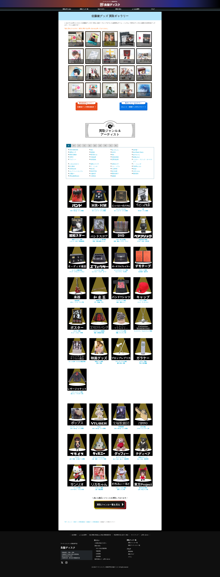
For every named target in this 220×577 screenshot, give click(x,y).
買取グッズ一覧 (84, 9)
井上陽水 (72, 166)
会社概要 (74, 535)
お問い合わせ (144, 535)
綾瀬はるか (136, 157)
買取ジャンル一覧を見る (108, 504)
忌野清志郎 (115, 159)
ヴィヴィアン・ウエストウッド (143, 331)
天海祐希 (93, 157)
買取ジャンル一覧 (133, 542)
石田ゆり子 (115, 164)
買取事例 (130, 551)
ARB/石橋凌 (73, 154)
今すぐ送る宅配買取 (101, 548)
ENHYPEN (93, 171)
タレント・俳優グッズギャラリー (132, 105)
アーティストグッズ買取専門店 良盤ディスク (107, 567)
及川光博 (114, 171)
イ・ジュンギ (137, 164)
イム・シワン (116, 166)
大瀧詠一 (72, 173)
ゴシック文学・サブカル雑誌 (77, 361)
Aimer (134, 169)
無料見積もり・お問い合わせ (102, 559)
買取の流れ (118, 9)
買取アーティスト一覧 (134, 545)
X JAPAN (114, 169)
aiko (91, 150)
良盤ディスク (68, 547)
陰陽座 (114, 176)
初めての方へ (101, 9)
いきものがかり (74, 164)
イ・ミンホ (93, 166)
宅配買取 (98, 551)
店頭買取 (98, 556)
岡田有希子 (115, 173)
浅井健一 (135, 150)
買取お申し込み (67, 9)
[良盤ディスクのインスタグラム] (66, 563)
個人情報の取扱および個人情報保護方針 (100, 535)
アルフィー (72, 159)
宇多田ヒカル (137, 166)
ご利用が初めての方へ (101, 543)
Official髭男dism (74, 176)
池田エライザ (94, 164)
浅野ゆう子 (72, 152)
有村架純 (93, 159)
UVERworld (72, 169)
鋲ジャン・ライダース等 (77, 393)
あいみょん (115, 150)
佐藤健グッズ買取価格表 (85, 105)
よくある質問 (135, 9)
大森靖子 (93, 173)
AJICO (114, 152)
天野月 (71, 157)
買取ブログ (131, 554)
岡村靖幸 (135, 173)
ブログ (153, 9)
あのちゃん (136, 154)
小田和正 (93, 176)
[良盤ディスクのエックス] (62, 563)
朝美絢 (92, 152)
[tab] (68, 145)
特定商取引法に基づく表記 (121, 535)
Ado (113, 154)
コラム (130, 556)
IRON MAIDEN (73, 150)
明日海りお (93, 154)
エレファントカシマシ (76, 171)
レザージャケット (77, 392)
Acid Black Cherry (138, 152)
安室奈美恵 (115, 157)
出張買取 (98, 553)
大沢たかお (136, 171)
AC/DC (92, 169)
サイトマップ (134, 535)
